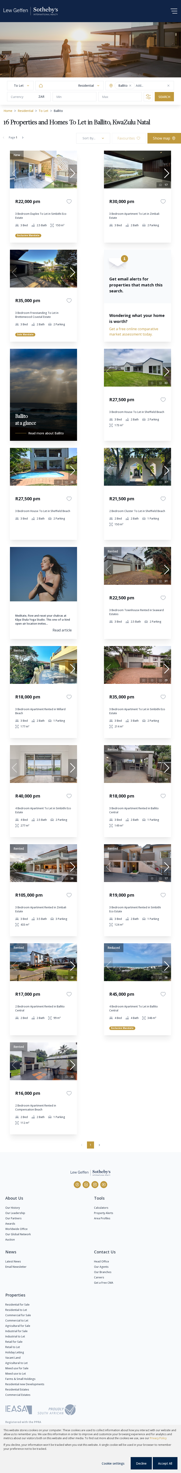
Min (59, 97)
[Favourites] (69, 201)
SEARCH (164, 97)
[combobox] (153, 86)
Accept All (165, 1463)
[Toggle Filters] (148, 96)
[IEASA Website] (18, 1410)
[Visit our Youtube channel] (103, 1184)
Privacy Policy (158, 1438)
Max (105, 97)
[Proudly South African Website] (57, 1410)
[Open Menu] (173, 11)
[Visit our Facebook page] (77, 1184)
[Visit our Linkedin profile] (86, 1184)
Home (8, 111)
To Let (43, 111)
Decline (141, 1463)
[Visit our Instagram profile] (94, 1184)
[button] (130, 85)
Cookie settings (113, 1463)
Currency (17, 97)
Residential (25, 111)
